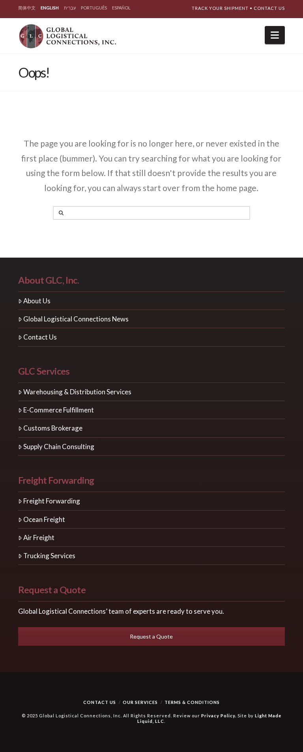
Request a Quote (151, 636)
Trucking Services (49, 555)
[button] (275, 35)
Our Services (140, 702)
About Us (36, 301)
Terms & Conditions (192, 702)
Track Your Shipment (220, 8)
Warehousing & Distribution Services (77, 392)
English (50, 7)
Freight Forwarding (51, 501)
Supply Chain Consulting (58, 446)
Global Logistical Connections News (76, 319)
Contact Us (269, 8)
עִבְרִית (70, 7)
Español (121, 7)
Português (94, 7)
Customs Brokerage (52, 428)
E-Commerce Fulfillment (58, 410)
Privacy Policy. (218, 715)
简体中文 (27, 7)
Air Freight (38, 537)
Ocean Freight (44, 519)
